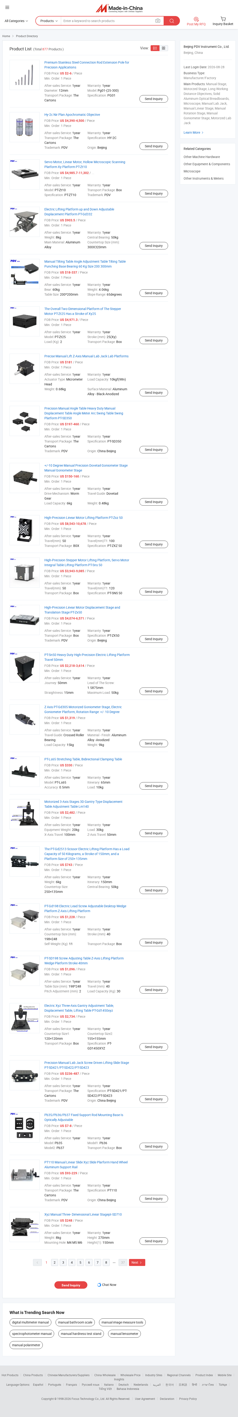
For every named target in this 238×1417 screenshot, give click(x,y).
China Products (33, 1375)
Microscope (192, 171)
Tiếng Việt (105, 1389)
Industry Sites (153, 1375)
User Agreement (145, 1399)
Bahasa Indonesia (128, 1389)
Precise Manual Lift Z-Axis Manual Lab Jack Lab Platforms (86, 356)
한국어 (169, 1384)
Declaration (167, 1399)
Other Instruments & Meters (204, 178)
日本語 (183, 1384)
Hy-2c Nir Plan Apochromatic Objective (72, 114)
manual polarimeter (26, 1345)
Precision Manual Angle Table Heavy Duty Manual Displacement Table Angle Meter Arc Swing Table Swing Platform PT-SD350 (83, 413)
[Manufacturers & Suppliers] (119, 8)
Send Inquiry (154, 99)
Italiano (109, 1384)
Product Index (204, 1375)
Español (38, 1384)
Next (137, 1262)
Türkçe (223, 1384)
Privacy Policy (188, 1399)
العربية (157, 1384)
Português (54, 1384)
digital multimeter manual (30, 1322)
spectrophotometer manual (32, 1333)
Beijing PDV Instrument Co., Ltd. (207, 46)
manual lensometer (124, 1333)
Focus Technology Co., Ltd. (89, 1399)
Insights (119, 1379)
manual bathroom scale (75, 1322)
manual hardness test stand (81, 1333)
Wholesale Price (130, 1375)
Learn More (194, 132)
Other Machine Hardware (202, 157)
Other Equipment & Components (207, 164)
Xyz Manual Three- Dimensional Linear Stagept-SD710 (83, 1214)
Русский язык (90, 1384)
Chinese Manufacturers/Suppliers (68, 1375)
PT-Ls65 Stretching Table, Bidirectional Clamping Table (83, 759)
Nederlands (141, 1384)
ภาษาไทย (208, 1384)
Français (71, 1384)
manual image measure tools (122, 1322)
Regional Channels (179, 1375)
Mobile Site (224, 1375)
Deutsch (124, 1384)
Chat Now (109, 1284)
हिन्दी (194, 1384)
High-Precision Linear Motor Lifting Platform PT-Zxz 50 (83, 517)
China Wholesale (105, 1375)
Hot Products (10, 1375)
